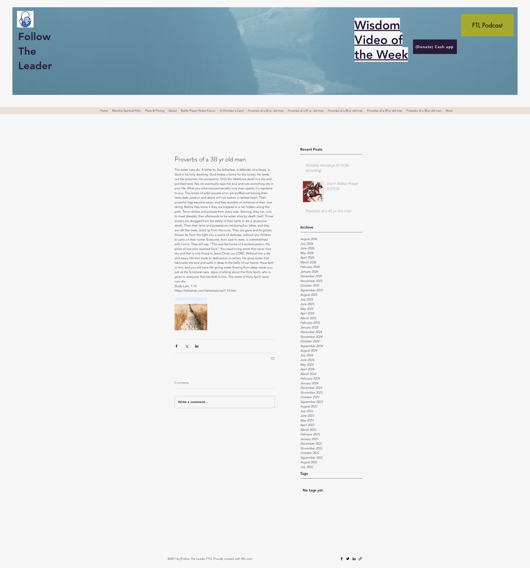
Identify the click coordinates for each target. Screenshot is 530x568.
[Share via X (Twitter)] (187, 346)
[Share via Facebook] (176, 346)
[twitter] (348, 559)
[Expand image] (191, 314)
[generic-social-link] (360, 559)
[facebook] (342, 559)
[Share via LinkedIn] (197, 346)
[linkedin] (354, 559)
